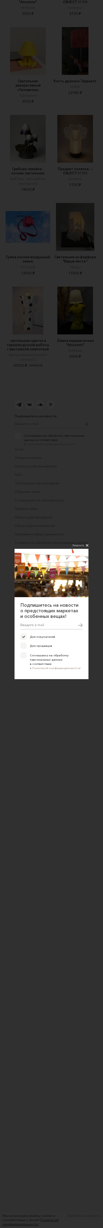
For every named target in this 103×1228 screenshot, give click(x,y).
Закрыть (78, 545)
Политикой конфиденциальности (56, 668)
